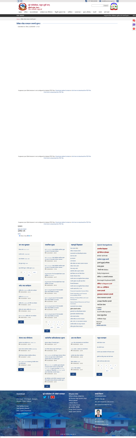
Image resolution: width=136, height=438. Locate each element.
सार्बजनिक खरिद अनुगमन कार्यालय (77, 271)
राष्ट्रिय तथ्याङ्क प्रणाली (75, 250)
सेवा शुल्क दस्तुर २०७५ (23, 263)
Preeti (24, 401)
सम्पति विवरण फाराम (101, 342)
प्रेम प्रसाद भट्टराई (99, 421)
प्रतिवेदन (70, 12)
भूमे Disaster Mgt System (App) (78, 398)
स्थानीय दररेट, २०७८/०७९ (24, 254)
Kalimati (29, 401)
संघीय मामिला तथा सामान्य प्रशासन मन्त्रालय (79, 263)
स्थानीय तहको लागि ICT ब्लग (76, 288)
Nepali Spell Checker (75, 411)
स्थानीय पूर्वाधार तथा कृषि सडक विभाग (77, 281)
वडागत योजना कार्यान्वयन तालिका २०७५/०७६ (28, 349)
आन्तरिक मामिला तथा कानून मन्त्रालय (77, 323)
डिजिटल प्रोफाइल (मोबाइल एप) (76, 396)
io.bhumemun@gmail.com (101, 424)
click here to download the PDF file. (81, 90)
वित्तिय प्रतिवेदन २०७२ (75, 361)
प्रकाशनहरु (78, 12)
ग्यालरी (94, 12)
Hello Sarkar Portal (74, 405)
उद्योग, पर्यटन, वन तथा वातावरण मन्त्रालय (78, 321)
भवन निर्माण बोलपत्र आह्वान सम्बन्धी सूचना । (53, 349)
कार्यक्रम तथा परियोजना (46, 12)
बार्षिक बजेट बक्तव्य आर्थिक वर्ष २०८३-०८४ (27, 309)
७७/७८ (19, 233)
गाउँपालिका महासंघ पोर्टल (101, 325)
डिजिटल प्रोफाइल (73, 400)
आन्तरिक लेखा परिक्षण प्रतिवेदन (77, 355)
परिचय (25, 12)
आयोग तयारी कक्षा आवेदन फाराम (103, 361)
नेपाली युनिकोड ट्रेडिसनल (23, 408)
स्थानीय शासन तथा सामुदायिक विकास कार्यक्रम (79, 278)
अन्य (21, 278)
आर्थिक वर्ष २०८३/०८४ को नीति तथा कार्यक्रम (28, 303)
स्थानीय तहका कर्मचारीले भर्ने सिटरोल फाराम (105, 351)
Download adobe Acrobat (62, 90)
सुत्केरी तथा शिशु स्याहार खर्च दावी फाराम (105, 356)
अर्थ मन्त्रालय (73, 260)
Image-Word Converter (75, 409)
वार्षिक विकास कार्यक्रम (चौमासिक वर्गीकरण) (27, 355)
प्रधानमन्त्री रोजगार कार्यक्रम (76, 306)
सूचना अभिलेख (87, 12)
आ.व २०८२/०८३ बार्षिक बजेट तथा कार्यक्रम (27, 315)
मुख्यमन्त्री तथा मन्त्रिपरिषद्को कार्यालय (78, 311)
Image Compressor (22, 413)
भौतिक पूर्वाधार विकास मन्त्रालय (76, 326)
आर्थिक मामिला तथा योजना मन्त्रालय (77, 318)
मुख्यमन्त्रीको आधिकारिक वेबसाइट (77, 313)
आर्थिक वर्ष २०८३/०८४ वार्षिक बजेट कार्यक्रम (28, 290)
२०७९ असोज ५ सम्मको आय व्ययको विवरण (79, 349)
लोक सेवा (72, 255)
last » (29, 275)
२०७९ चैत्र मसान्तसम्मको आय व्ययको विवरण (80, 342)
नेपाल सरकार (72, 248)
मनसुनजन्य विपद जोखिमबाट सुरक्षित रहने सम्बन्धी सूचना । (111, 15)
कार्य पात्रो (106, 12)
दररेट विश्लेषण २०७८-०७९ (24, 258)
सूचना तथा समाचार (22, 229)
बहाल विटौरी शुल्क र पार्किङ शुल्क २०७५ (27, 268)
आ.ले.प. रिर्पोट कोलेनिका (75, 368)
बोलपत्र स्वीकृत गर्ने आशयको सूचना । (52, 342)
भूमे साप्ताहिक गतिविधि (74, 407)
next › (34, 272)
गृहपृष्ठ (20, 12)
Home (18, 19)
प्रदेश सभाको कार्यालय (74, 316)
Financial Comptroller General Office (79, 291)
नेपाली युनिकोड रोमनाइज (22, 406)
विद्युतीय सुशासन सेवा (60, 12)
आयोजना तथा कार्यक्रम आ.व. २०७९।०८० (27, 342)
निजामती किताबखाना (74, 283)
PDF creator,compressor (24, 410)
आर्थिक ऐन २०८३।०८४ (23, 296)
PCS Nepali (27, 399)
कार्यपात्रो (99, 309)
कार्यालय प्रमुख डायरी (103, 259)
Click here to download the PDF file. (54, 92)
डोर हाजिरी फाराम (100, 347)
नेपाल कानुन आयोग (74, 268)
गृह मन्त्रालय (72, 258)
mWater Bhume (73, 403)
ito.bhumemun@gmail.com (104, 404)
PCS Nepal (20, 399)
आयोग (75, 255)
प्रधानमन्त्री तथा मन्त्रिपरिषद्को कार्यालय (78, 253)
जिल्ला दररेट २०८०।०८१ (24, 249)
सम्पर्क (100, 12)
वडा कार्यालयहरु (34, 12)
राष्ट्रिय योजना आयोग (74, 266)
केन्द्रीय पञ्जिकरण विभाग (75, 276)
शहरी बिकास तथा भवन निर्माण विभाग (77, 273)
